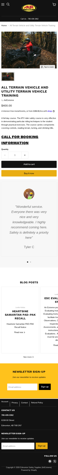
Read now (19, 332)
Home (4, 25)
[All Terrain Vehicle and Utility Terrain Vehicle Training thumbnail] (7, 76)
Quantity (4, 149)
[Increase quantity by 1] (24, 155)
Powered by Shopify (29, 470)
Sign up (45, 386)
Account (4, 401)
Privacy (15, 403)
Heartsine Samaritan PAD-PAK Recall (20, 315)
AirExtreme (9, 100)
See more (27, 357)
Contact (24, 403)
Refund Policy (37, 403)
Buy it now (29, 173)
